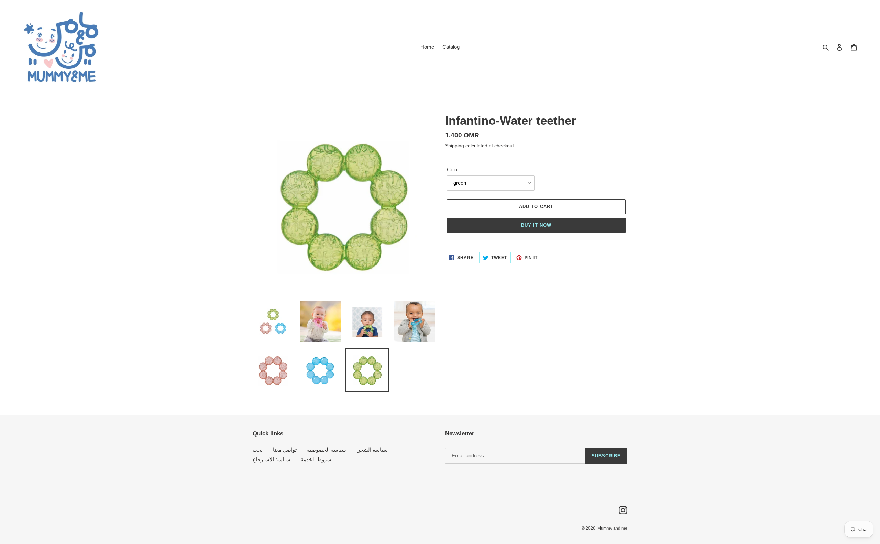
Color (453, 169)
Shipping (454, 145)
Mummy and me (612, 528)
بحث (258, 450)
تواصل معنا (285, 450)
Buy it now (536, 225)
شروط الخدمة (316, 459)
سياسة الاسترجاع (271, 459)
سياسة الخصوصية (326, 450)
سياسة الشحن (372, 450)
